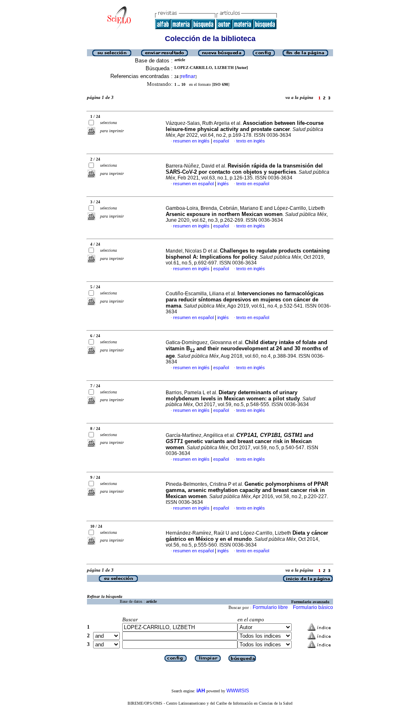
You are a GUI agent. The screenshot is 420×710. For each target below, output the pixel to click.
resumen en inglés (191, 140)
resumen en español (193, 183)
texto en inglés (250, 140)
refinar (188, 76)
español (221, 140)
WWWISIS (237, 691)
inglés (223, 183)
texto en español (252, 183)
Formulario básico (313, 607)
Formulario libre (270, 607)
